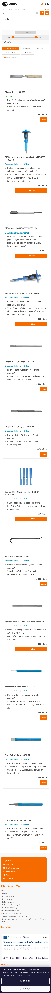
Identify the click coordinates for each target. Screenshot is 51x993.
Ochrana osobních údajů (11, 911)
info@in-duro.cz (12, 868)
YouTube (9, 878)
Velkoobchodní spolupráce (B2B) (14, 905)
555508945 (10, 871)
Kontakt (5, 893)
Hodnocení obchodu (9, 896)
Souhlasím (25, 988)
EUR (48, 9)
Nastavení (25, 981)
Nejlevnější (26, 48)
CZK (45, 9)
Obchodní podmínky (9, 908)
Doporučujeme (10, 48)
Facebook (10, 875)
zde (27, 975)
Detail (43, 119)
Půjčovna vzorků (8, 902)
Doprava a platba (9, 899)
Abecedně (27, 52)
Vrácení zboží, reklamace (11, 913)
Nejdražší (40, 48)
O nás (4, 890)
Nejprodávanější (11, 52)
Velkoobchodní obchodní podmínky (15, 916)
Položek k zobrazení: (25, 32)
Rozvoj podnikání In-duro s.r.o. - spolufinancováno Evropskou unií (24, 920)
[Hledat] (37, 13)
